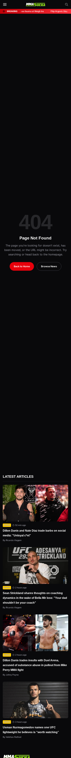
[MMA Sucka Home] (35, 4)
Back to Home (22, 266)
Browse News (49, 266)
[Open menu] (5, 4)
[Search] (66, 4)
